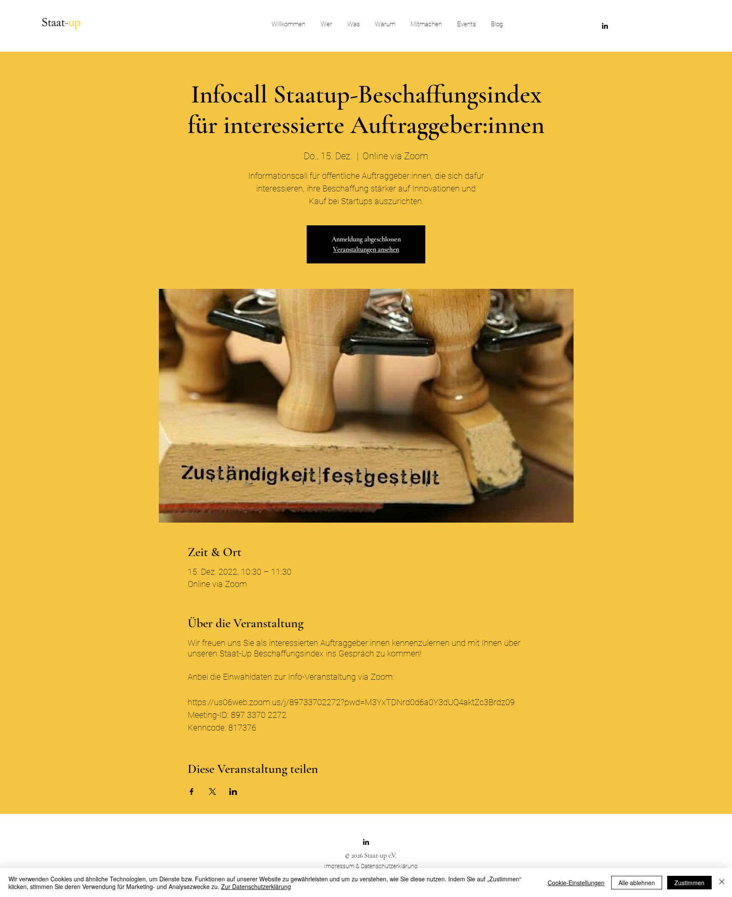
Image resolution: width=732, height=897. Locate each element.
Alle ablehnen (636, 882)
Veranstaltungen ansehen (366, 249)
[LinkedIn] (605, 26)
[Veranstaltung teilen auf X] (212, 791)
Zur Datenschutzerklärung (256, 886)
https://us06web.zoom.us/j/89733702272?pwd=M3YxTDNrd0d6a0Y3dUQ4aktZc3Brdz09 (351, 702)
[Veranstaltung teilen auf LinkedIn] (233, 791)
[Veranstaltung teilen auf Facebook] (192, 791)
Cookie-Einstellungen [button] (576, 882)
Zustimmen (689, 882)
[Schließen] (722, 882)
